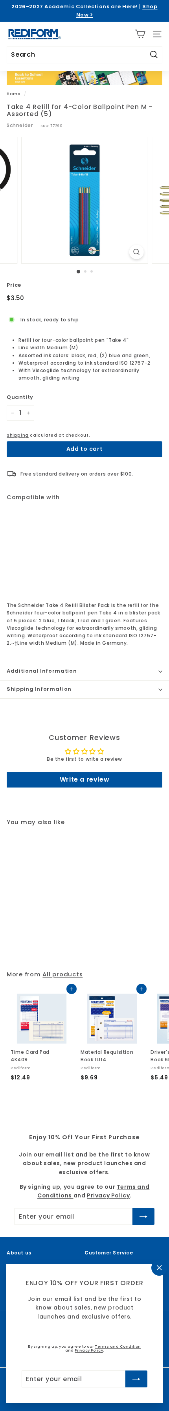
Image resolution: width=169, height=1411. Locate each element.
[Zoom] (136, 252)
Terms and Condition (118, 1346)
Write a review (84, 779)
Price (14, 285)
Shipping (18, 435)
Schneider (20, 125)
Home (13, 94)
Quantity (20, 397)
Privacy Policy (89, 1350)
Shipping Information (39, 689)
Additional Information (42, 671)
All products (62, 974)
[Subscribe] (136, 1378)
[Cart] (140, 34)
